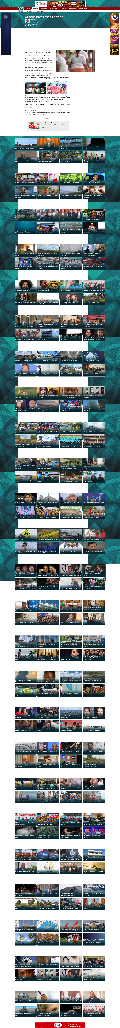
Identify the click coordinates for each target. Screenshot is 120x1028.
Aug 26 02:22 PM (29, 11)
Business (53, 9)
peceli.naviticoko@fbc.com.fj (36, 22)
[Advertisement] (60, 38)
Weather (37, 11)
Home (28, 9)
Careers (72, 9)
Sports (44, 9)
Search (43, 11)
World (63, 9)
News (35, 9)
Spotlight (83, 9)
